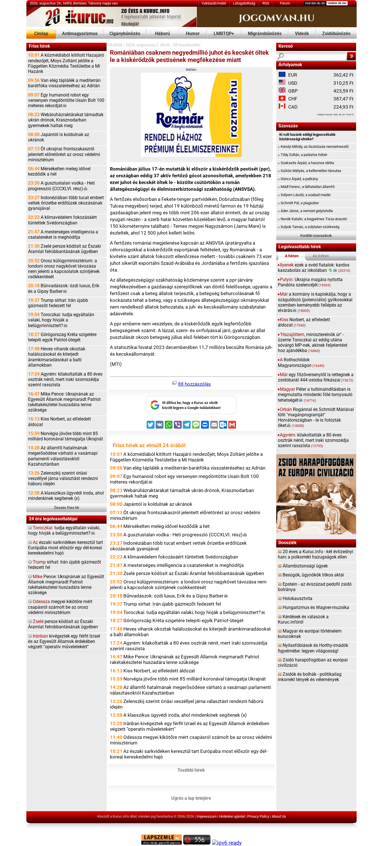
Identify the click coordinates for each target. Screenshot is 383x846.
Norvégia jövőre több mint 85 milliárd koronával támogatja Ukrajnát (65, 436)
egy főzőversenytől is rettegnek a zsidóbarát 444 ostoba (316, 377)
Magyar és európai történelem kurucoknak (310, 634)
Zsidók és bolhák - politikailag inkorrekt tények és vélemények (310, 677)
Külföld (116, 45)
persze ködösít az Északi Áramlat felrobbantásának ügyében (63, 624)
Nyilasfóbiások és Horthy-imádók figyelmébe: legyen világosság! (313, 648)
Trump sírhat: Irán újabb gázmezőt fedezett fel (58, 303)
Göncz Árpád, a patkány (298, 179)
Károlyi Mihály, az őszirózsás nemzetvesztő (313, 146)
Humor (193, 33)
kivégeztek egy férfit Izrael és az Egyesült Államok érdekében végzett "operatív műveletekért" (64, 641)
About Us (279, 816)
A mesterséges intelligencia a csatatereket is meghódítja (63, 234)
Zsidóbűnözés (336, 33)
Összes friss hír (66, 507)
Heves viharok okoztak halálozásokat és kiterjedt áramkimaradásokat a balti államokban (56, 357)
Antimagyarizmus (80, 33)
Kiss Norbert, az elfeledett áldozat (59, 422)
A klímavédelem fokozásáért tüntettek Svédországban (62, 220)
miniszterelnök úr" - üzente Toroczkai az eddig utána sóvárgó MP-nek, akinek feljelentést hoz (312, 342)
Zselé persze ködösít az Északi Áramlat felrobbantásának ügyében (64, 249)
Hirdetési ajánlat (232, 816)
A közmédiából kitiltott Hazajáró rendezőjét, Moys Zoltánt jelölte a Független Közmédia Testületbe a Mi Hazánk (66, 63)
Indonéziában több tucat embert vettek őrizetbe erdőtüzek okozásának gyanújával (66, 203)
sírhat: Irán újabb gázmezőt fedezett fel (64, 565)
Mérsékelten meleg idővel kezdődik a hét (59, 171)
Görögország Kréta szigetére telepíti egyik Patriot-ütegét (62, 337)
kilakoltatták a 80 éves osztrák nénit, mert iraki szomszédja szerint (313, 440)
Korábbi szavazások (316, 235)
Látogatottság (244, 3)
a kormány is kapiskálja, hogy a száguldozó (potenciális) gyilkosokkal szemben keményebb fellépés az (315, 302)
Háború (162, 33)
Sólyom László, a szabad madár (304, 195)
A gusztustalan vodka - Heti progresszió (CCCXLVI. (61, 186)
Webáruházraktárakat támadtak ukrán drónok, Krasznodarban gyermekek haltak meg (65, 120)
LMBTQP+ (224, 33)
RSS (265, 3)
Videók (302, 33)
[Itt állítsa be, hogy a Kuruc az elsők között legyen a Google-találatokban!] (191, 413)
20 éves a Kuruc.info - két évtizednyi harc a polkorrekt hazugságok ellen (315, 554)
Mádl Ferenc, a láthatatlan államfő (306, 187)
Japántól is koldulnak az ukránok (58, 137)
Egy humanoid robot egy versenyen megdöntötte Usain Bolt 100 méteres (66, 100)
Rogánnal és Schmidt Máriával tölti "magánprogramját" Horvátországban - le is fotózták (316, 417)
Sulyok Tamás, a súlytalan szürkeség (308, 227)
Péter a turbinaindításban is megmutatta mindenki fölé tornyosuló (315, 395)
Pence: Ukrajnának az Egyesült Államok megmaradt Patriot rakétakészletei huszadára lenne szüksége (66, 585)
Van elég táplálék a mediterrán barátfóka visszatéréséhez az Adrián (64, 83)
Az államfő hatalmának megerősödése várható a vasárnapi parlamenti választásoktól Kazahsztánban (63, 456)
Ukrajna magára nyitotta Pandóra (310, 282)
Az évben (321, 256)
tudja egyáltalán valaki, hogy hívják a (64, 530)
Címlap (41, 33)
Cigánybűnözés (124, 33)
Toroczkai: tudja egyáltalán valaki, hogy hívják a (61, 320)
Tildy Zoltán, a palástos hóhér (302, 155)
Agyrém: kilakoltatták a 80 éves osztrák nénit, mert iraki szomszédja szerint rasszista (65, 379)
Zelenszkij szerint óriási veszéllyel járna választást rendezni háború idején (63, 478)
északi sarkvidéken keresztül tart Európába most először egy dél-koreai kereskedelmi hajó (65, 548)
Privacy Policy (258, 816)
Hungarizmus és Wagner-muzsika (316, 607)
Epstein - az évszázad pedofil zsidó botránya (315, 587)
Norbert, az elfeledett (304, 322)
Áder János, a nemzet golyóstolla (305, 211)
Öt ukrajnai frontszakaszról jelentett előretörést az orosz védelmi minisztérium (64, 154)
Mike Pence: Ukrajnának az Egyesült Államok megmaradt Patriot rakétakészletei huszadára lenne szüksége (64, 402)
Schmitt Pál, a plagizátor (298, 203)
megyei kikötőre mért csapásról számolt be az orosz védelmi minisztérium (60, 607)
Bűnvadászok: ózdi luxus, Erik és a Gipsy (63, 288)
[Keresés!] (351, 56)
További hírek (191, 770)
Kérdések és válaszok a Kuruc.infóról (303, 619)
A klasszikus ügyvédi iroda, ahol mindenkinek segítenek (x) (66, 496)
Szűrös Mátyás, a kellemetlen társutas (309, 171)
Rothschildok (301, 362)
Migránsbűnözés (265, 33)
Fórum (285, 3)
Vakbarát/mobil (214, 3)
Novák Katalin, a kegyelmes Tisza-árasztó (312, 219)
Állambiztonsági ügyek (305, 566)
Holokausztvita (297, 598)
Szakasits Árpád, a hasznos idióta (306, 163)
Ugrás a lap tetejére (191, 798)
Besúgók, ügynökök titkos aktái (313, 575)
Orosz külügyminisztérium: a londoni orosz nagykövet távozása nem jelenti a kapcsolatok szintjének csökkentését (64, 269)
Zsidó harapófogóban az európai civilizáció (313, 663)
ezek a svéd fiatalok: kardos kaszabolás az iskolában (314, 268)
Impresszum (206, 816)
